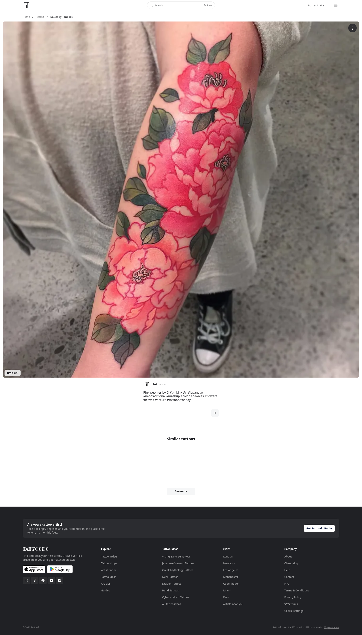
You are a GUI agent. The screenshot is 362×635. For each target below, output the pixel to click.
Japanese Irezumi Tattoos (178, 563)
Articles (105, 583)
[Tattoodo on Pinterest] (43, 580)
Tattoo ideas (108, 577)
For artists (316, 5)
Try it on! (12, 373)
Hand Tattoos (170, 590)
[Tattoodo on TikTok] (34, 580)
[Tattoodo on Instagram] (26, 580)
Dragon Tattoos (171, 583)
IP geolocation (331, 627)
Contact (289, 577)
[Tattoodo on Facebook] (59, 580)
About (288, 556)
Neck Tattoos (170, 577)
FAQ (286, 583)
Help (287, 570)
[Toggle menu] (335, 5)
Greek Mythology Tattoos (177, 570)
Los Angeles (230, 570)
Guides (105, 590)
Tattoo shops (109, 563)
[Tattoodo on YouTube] (51, 580)
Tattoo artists (109, 556)
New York (229, 563)
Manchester (230, 577)
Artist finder (108, 570)
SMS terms (291, 604)
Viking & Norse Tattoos (176, 556)
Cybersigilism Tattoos (175, 597)
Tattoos (208, 5)
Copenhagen (231, 583)
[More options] (352, 28)
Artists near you (233, 604)
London (228, 556)
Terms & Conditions (296, 590)
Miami (227, 590)
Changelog (291, 563)
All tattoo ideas (171, 604)
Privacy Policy (292, 597)
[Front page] (27, 5)
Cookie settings (294, 611)
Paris (226, 597)
